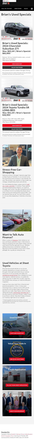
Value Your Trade (17, 67)
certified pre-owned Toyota (9, 275)
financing (15, 240)
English (6, 1)
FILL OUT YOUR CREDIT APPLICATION (17, 385)
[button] (6, 8)
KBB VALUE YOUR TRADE (17, 359)
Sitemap (18, 434)
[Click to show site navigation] (32, 9)
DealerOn (13, 434)
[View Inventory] (17, 28)
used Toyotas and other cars (21, 292)
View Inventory (17, 64)
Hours (12, 435)
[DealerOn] (5, 432)
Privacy (22, 434)
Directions (17, 8)
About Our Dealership (17, 411)
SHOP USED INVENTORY (17, 333)
